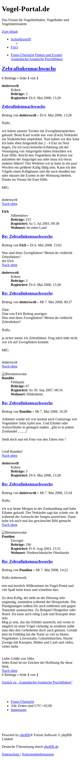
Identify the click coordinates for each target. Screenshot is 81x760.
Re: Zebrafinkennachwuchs (27, 236)
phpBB (25, 735)
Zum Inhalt (10, 31)
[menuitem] (14, 47)
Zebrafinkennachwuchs (29, 68)
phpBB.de (51, 747)
